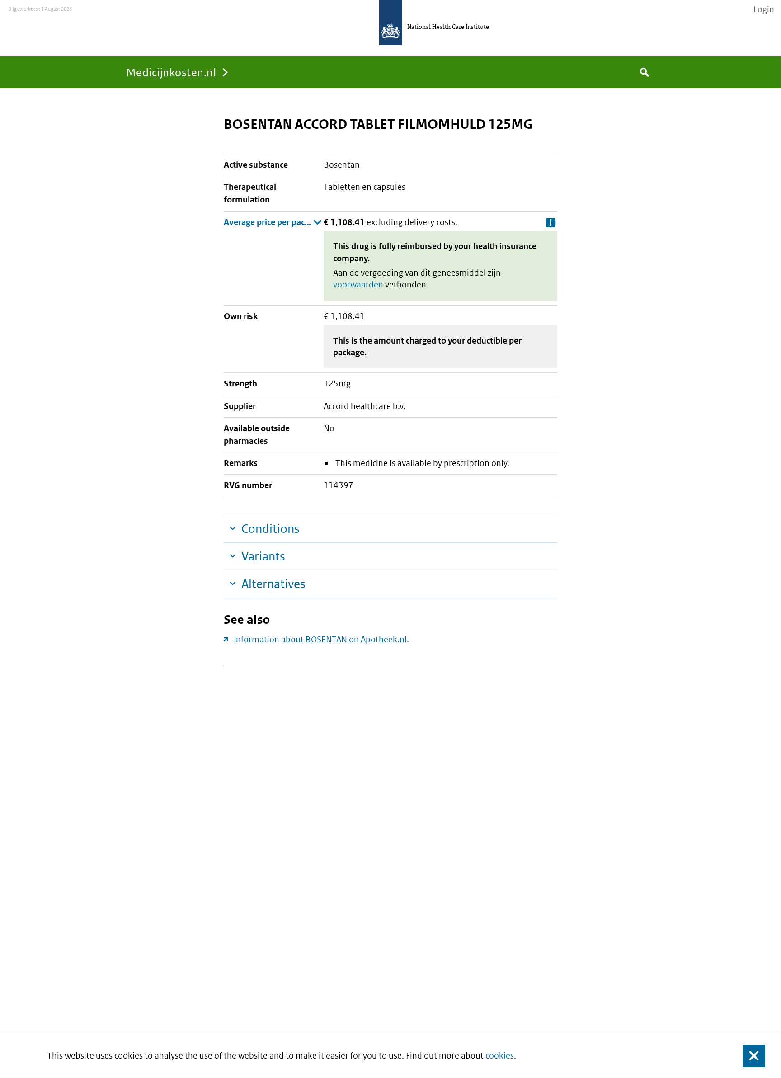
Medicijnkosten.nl (171, 72)
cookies (499, 1055)
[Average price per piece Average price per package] (273, 222)
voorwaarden (358, 284)
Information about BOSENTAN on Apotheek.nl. (321, 639)
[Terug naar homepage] (390, 22)
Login (763, 9)
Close (748, 1056)
